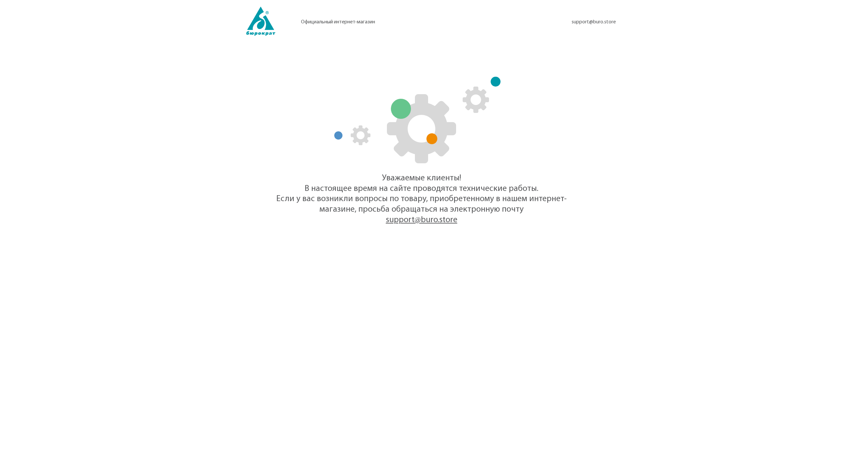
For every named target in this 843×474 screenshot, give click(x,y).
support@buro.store (594, 22)
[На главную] (260, 21)
